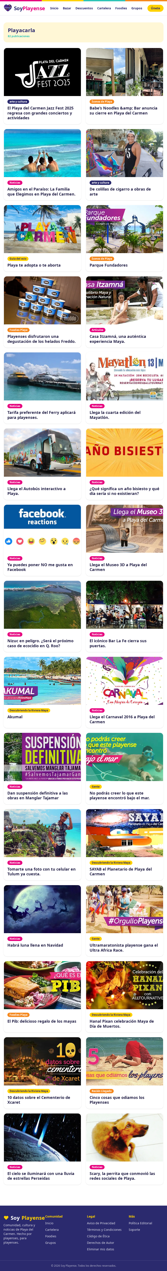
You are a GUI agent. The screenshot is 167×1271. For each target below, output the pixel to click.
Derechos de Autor (100, 1243)
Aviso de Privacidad (101, 1223)
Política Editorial (140, 1223)
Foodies (121, 8)
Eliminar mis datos (100, 1249)
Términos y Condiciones (104, 1230)
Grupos (136, 8)
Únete (155, 8)
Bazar (67, 8)
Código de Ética (98, 1236)
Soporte (134, 1230)
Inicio (54, 8)
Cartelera (104, 8)
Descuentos (84, 8)
